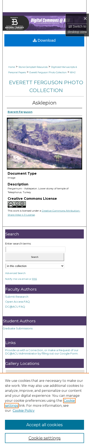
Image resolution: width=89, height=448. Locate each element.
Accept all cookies (44, 424)
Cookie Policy (24, 411)
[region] (44, 410)
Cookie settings (45, 438)
